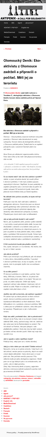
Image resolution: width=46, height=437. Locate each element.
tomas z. (30, 378)
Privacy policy (11, 432)
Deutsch (31, 32)
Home (6, 23)
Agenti (20, 23)
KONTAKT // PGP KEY (11, 27)
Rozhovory (30, 376)
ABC (12, 23)
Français (7, 37)
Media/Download (9, 32)
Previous (7, 49)
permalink (26, 380)
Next (40, 49)
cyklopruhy (7, 378)
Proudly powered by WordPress (28, 432)
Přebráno (22, 376)
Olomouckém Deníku (13, 93)
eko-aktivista (16, 378)
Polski (15, 37)
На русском (33, 37)
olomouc (24, 378)
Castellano (22, 32)
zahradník (37, 378)
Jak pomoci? (29, 23)
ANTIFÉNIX (9, 380)
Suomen (23, 37)
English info (25, 27)
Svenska (7, 42)
